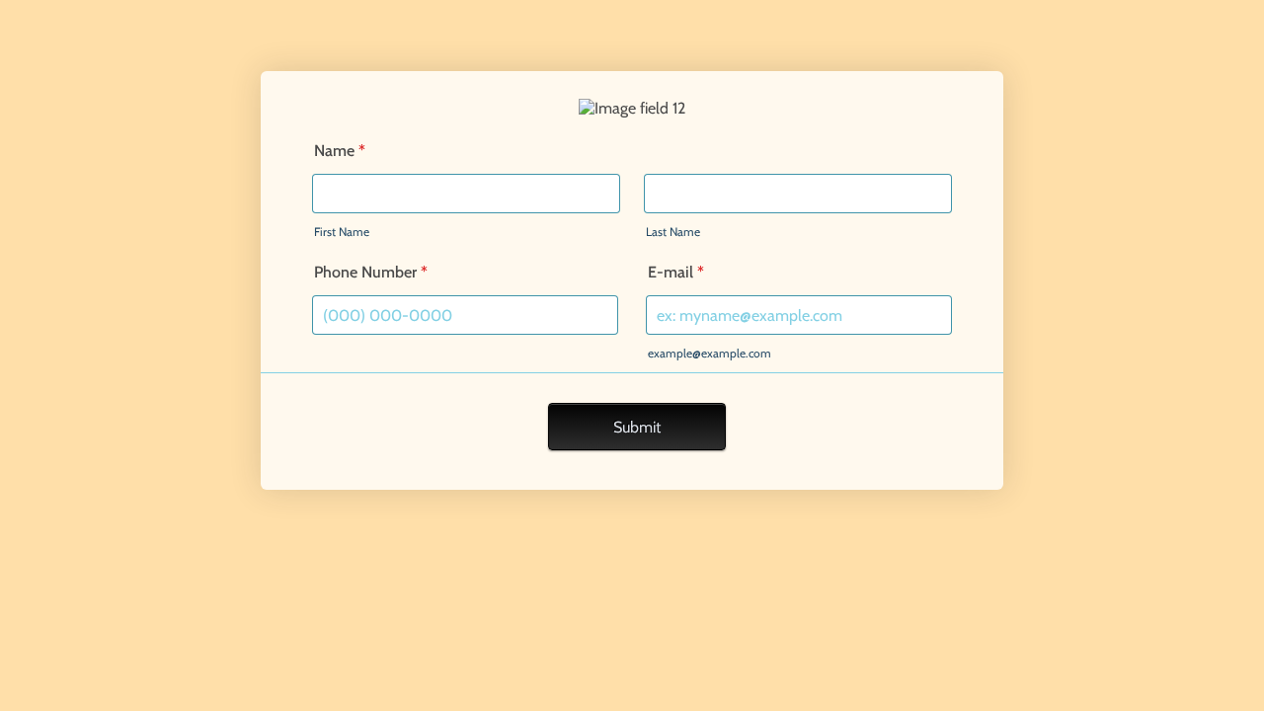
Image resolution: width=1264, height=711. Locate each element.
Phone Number (371, 272)
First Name (341, 231)
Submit (637, 427)
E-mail (676, 272)
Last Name (673, 231)
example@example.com (709, 353)
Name (339, 150)
